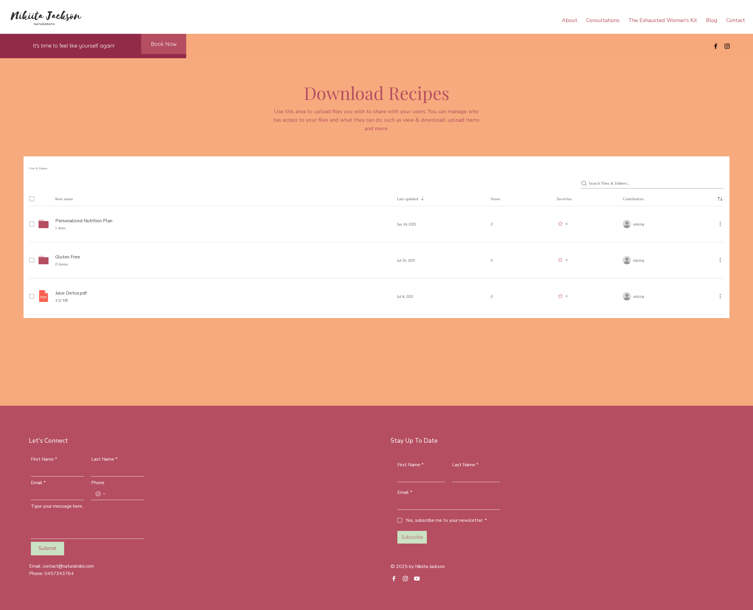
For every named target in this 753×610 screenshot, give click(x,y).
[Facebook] (715, 46)
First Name (44, 459)
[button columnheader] (720, 198)
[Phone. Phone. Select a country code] (100, 493)
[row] (376, 197)
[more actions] (720, 223)
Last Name (104, 459)
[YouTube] (416, 578)
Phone (97, 482)
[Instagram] (727, 46)
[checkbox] (31, 198)
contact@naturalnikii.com (68, 566)
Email (38, 482)
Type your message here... (58, 506)
